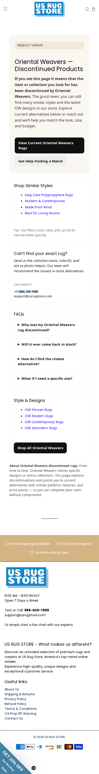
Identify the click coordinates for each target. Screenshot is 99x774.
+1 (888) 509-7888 (26, 292)
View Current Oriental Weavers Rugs (45, 145)
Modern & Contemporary (45, 200)
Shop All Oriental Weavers (40, 447)
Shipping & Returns (20, 694)
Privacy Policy (15, 699)
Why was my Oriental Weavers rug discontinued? (46, 327)
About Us (12, 689)
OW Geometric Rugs (41, 427)
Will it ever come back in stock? (48, 344)
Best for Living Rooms (42, 213)
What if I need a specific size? (46, 378)
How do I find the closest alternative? (41, 361)
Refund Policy (15, 704)
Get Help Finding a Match (40, 161)
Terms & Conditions (21, 708)
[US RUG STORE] (49, 9)
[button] (16, 758)
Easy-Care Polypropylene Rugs (49, 194)
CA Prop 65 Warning (20, 713)
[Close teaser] (33, 768)
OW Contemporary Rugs (44, 421)
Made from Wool (38, 207)
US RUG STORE (55, 737)
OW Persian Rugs (38, 409)
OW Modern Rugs (39, 415)
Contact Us (14, 718)
